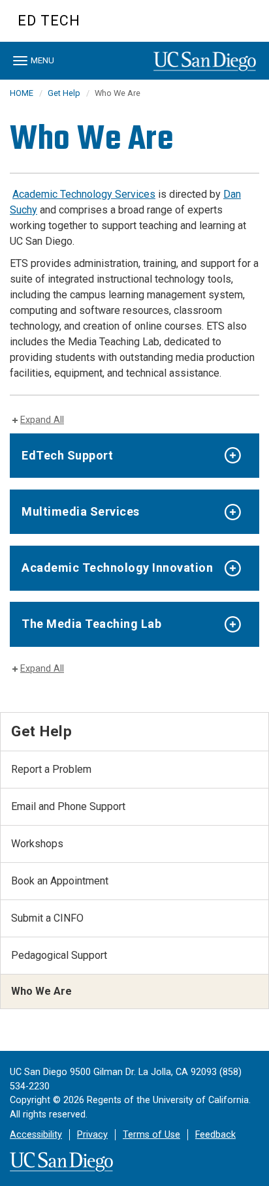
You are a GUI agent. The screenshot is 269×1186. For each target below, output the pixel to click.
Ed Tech (49, 20)
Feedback (215, 1134)
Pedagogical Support (59, 955)
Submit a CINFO (47, 918)
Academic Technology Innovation (117, 567)
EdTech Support (67, 455)
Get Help (64, 93)
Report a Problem (51, 769)
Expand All (42, 420)
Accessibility (36, 1134)
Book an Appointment (59, 881)
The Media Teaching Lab (91, 624)
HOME (21, 93)
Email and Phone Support (68, 806)
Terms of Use (151, 1134)
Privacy (92, 1134)
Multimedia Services (81, 511)
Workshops (37, 843)
